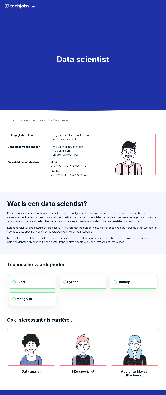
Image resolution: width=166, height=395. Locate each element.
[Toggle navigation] (158, 6)
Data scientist (61, 120)
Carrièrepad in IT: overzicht (34, 120)
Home (11, 120)
